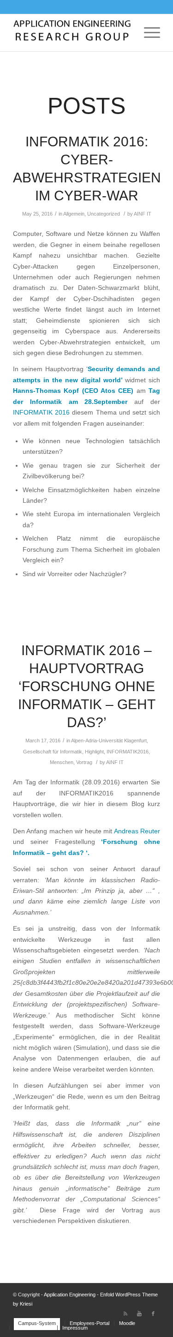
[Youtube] (139, 1313)
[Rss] (125, 1313)
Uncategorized (103, 214)
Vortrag (84, 762)
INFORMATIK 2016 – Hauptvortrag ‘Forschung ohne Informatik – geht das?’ (86, 686)
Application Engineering (69, 1294)
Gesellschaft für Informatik (52, 751)
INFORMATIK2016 (128, 751)
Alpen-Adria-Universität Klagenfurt (109, 740)
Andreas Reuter (136, 831)
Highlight (94, 751)
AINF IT (142, 214)
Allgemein (73, 214)
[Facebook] (153, 1313)
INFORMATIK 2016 (41, 412)
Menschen (61, 762)
